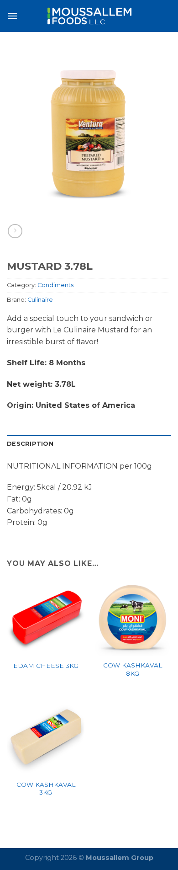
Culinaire (40, 299)
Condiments (55, 285)
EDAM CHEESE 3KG (46, 665)
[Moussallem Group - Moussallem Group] (89, 16)
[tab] (89, 444)
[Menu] (12, 16)
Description (30, 443)
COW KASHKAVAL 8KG (132, 669)
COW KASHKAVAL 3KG (45, 788)
